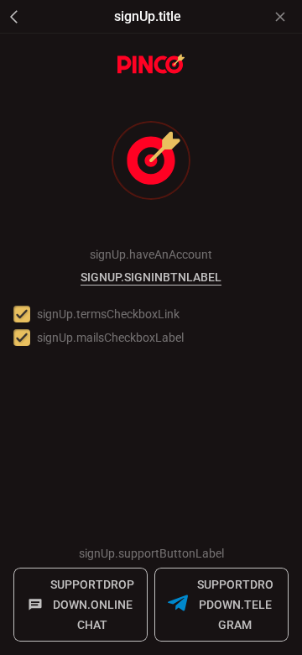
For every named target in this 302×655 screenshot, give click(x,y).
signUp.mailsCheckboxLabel (110, 337)
